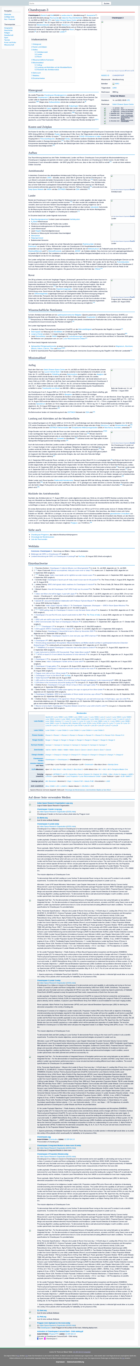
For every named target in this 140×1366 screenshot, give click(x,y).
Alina (47, 786)
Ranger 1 (49, 740)
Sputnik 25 (49, 717)
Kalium (40, 348)
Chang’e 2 (57, 755)
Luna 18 (119, 723)
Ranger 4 (72, 740)
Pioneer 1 (57, 735)
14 (91, 186)
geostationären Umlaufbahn (120, 513)
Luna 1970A (86, 723)
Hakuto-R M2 (89, 781)
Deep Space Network (36, 189)
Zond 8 (108, 750)
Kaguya (123, 774)
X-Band (97, 269)
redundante (95, 207)
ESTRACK (61, 189)
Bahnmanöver (72, 374)
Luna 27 (108, 725)
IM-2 (104, 769)
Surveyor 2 (58, 745)
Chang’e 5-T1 (75, 755)
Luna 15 (58, 723)
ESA (77, 189)
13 (110, 162)
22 (64, 348)
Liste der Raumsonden (39, 539)
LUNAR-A (64, 786)
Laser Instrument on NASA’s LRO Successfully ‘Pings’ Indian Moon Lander (62, 652)
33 (42, 482)
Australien (117, 427)
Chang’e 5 (93, 755)
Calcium (46, 348)
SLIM (122, 776)
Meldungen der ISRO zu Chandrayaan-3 (45, 554)
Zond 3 (77, 750)
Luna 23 (70, 725)
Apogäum (100, 374)
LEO (57, 786)
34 (121, 484)
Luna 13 (89, 721)
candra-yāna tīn (66, 15)
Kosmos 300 (67, 723)
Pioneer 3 (73, 735)
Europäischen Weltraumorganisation (85, 427)
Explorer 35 (98, 774)
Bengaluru (68, 394)
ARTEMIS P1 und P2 (60, 774)
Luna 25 (94, 725)
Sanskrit (44, 15)
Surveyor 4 (76, 745)
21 (86, 338)
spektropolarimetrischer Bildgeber (69, 315)
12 (62, 140)
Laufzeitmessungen (76, 336)
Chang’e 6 (102, 755)
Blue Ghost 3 (78, 769)
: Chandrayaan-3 (41, 551)
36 (91, 522)
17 (79, 211)
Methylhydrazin (93, 248)
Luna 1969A (115, 721)
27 (104, 431)
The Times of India (93, 615)
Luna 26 (101, 725)
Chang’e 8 (119, 755)
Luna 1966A (50, 721)
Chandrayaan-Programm (40, 534)
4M (47, 781)
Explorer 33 (88, 774)
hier (18, 1356)
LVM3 (114, 88)
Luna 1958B (68, 717)
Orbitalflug (55, 374)
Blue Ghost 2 (67, 769)
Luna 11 (75, 721)
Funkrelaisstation (123, 262)
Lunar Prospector (72, 776)
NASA (49, 189)
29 (88, 433)
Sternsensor (35, 235)
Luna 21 (55, 725)
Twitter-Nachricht (41, 678)
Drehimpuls (32, 246)
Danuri (80, 774)
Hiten (111, 774)
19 (73, 321)
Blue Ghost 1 (57, 769)
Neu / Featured (9, 19)
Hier (26, 1356)
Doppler (38, 231)
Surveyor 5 (85, 745)
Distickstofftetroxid (35, 251)
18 (54, 286)
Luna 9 (127, 719)
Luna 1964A (66, 719)
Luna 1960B (126, 717)
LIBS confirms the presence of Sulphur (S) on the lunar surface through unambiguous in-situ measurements (73, 680)
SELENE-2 (85, 786)
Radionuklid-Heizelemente (63, 480)
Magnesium (120, 346)
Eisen (59, 348)
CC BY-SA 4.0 (70, 1334)
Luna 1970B (96, 723)
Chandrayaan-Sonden (38, 759)
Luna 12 (82, 721)
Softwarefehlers (54, 102)
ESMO (52, 786)
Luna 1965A (94, 719)
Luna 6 (108, 719)
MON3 (77, 251)
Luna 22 (62, 725)
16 (71, 202)
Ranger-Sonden (37, 740)
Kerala (67, 138)
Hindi (52, 15)
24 (94, 412)
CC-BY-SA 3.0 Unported (81, 1352)
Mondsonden (82, 713)
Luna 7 (115, 719)
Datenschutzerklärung (75, 1362)
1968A (59, 750)
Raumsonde (54, 18)
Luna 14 (106, 721)
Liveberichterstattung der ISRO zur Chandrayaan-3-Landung (52, 556)
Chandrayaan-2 (43, 97)
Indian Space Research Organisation (116, 71)
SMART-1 (129, 776)
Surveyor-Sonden (37, 745)
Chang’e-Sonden (37, 755)
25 (131, 425)
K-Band (34, 221)
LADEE (130, 774)
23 (59, 408)
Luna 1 (86, 717)
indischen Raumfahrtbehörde (72, 18)
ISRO (117, 83)
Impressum (60, 1362)
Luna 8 (121, 719)
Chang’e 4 (85, 755)
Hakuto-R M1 (78, 781)
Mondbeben (58, 331)
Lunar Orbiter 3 (75, 730)
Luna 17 (112, 723)
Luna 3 (108, 717)
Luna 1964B (75, 719)
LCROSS (49, 776)
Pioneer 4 (81, 735)
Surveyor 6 (94, 745)
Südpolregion (73, 106)
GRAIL (105, 774)
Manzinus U (66, 25)
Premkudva (53, 1139)
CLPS (34, 769)
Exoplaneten (91, 317)
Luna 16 (105, 723)
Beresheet (52, 781)
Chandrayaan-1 (51, 759)
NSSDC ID (105, 75)
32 (123, 476)
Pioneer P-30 (109, 735)
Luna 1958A (58, 717)
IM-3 (109, 769)
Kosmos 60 (85, 719)
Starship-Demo (113, 764)
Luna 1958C (78, 717)
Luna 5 (102, 719)
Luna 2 (102, 717)
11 (60, 136)
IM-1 (100, 769)
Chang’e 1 (49, 755)
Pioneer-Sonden (37, 735)
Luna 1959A (94, 717)
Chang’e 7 (111, 755)
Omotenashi (89, 764)
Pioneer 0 (49, 735)
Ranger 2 (56, 740)
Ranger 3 (64, 740)
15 (89, 189)
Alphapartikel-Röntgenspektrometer (43, 346)
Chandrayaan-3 (40, 640)
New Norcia (108, 427)
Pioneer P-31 (119, 735)
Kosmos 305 (77, 723)
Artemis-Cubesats (36, 763)
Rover (71, 29)
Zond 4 (83, 750)
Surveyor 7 (103, 745)
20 (126, 333)
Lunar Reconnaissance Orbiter (74, 338)
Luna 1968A (98, 721)
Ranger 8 (104, 740)
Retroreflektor (40, 336)
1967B (53, 750)
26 (131, 427)
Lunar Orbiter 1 (51, 730)
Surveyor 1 (49, 745)
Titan (52, 348)
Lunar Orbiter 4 (87, 730)
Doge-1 (70, 781)
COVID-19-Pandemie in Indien (90, 136)
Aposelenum (40, 403)
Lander (62, 31)
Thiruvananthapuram (47, 138)
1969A (71, 750)
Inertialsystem (75, 219)
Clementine (73, 774)
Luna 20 (48, 725)
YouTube (82, 556)
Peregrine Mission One (120, 769)
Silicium (34, 348)
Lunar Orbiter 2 (63, 730)
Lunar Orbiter (38, 730)
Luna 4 (57, 719)
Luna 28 (115, 725)
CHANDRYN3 (117, 75)
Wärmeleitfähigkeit (84, 329)
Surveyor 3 (67, 745)
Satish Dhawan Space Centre (123, 104)
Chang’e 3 (66, 755)
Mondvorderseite (43, 25)
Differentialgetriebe (41, 293)
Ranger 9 (111, 740)
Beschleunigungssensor (39, 219)
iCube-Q (117, 774)
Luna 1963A (50, 719)
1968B (65, 750)
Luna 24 (86, 725)
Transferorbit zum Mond (50, 388)
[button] (91, 15)
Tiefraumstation (63, 427)
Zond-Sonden (38, 750)
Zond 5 (90, 750)
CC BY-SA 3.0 (69, 1139)
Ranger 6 (88, 740)
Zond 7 (102, 750)
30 (76, 438)
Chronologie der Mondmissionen (42, 537)
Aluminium (129, 346)
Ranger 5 (80, 740)
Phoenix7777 (54, 1334)
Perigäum (74, 523)
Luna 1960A (116, 717)
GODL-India (129, 71)
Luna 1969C (50, 723)
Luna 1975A (78, 725)
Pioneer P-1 (90, 735)
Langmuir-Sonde (37, 334)
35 (38, 487)
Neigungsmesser (37, 238)
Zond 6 (96, 750)
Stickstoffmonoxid (54, 251)
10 (97, 119)
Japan (49, 108)
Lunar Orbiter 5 (99, 730)
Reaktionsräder (88, 244)
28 (106, 431)
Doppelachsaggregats (64, 289)
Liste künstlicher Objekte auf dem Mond (98, 790)
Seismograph (36, 331)
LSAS (108, 781)
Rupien (57, 134)
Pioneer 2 (65, 735)
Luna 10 (68, 721)
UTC (128, 100)
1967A (48, 750)
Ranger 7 (96, 740)
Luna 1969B (125, 721)
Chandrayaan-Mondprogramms (55, 95)
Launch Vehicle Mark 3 (52, 372)
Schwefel (60, 438)
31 (54, 456)
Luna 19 (126, 723)
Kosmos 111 (59, 721)
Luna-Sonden (38, 721)
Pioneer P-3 (99, 735)
